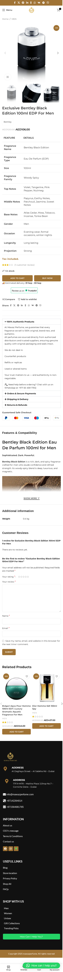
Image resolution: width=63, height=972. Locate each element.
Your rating (8, 577)
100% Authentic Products (20, 321)
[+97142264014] (4, 800)
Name (6, 615)
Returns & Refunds (17, 405)
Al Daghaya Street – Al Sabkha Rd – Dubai (33, 771)
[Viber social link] (48, 2)
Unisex (7, 918)
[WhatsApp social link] (35, 2)
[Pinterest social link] (23, 2)
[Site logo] (31, 10)
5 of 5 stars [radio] (28, 577)
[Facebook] (5, 848)
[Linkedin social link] (27, 2)
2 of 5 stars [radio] (21, 577)
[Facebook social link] (15, 2)
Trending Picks (11, 928)
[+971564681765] (4, 806)
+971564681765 (15, 807)
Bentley (8, 122)
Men (6, 908)
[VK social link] (39, 2)
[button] (5, 53)
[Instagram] (10, 848)
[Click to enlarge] (7, 77)
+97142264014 (14, 801)
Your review (9, 581)
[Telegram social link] (43, 2)
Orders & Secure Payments (21, 393)
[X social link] (19, 2)
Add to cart (17, 278)
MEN (14, 19)
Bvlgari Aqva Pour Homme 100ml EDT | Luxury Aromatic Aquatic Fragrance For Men (16, 710)
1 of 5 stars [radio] (19, 577)
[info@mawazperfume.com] (4, 794)
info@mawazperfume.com (20, 794)
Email (6, 628)
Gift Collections (12, 923)
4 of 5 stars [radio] (26, 577)
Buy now (47, 278)
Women (8, 913)
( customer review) (25, 265)
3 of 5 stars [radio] (23, 577)
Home (5, 19)
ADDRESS (18, 767)
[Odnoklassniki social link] (31, 2)
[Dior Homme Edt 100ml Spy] (46, 687)
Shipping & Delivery (17, 399)
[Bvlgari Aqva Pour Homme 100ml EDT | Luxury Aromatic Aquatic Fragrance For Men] (16, 687)
